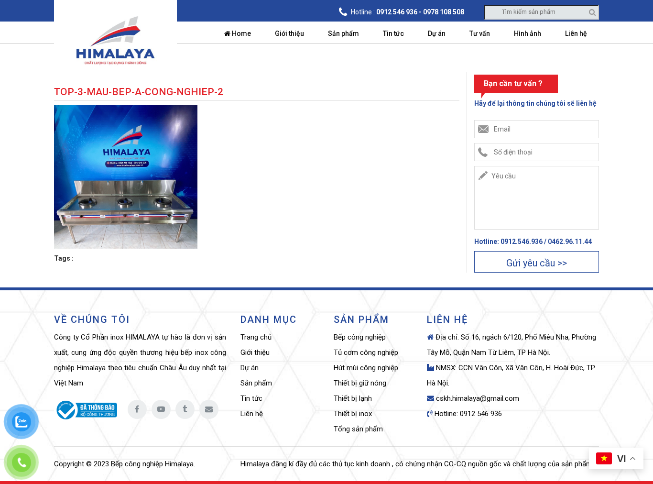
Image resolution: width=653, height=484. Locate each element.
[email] (208, 409)
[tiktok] (185, 409)
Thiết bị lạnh (353, 398)
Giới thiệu (289, 33)
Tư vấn (479, 33)
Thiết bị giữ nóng (360, 383)
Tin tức (393, 33)
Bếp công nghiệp (360, 337)
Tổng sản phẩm (358, 429)
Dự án (437, 33)
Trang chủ (256, 337)
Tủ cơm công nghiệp (366, 352)
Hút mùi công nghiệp (366, 367)
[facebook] (137, 409)
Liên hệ (576, 33)
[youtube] (161, 409)
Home (240, 33)
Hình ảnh (527, 33)
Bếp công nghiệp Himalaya (152, 464)
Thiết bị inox (353, 413)
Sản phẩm (343, 33)
